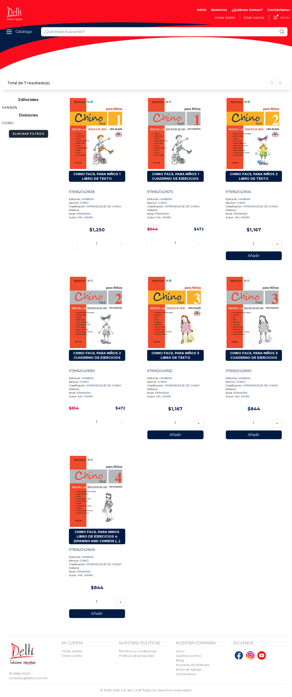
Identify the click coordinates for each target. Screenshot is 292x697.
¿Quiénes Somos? (247, 10)
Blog (180, 660)
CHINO (84, 202)
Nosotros (219, 10)
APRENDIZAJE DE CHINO (103, 206)
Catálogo (24, 31)
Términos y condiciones (137, 651)
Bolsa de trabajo (189, 669)
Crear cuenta (254, 18)
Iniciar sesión (225, 18)
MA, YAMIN (85, 217)
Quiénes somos (188, 656)
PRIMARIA (84, 213)
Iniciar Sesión (72, 651)
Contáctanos (278, 10)
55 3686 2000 (20, 673)
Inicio (201, 10)
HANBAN (87, 199)
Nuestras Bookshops (192, 665)
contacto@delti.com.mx (28, 678)
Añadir (254, 255)
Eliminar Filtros (28, 133)
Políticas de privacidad (136, 656)
